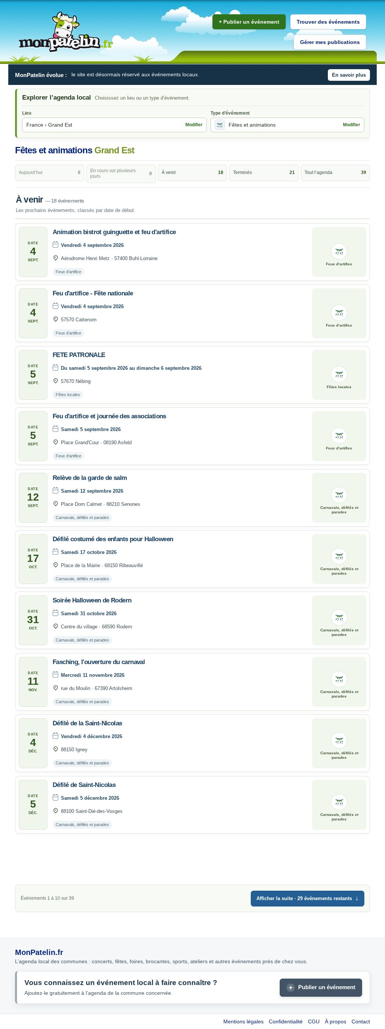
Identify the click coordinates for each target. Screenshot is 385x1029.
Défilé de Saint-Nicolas (84, 784)
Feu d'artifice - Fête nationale (93, 293)
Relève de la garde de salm (90, 477)
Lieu (26, 113)
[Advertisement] (192, 861)
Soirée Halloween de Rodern (92, 600)
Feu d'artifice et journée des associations (109, 416)
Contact (361, 1021)
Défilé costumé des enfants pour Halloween (113, 539)
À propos (335, 1021)
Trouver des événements (328, 22)
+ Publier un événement (249, 22)
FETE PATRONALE (79, 355)
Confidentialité (286, 1021)
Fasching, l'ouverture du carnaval (99, 662)
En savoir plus (349, 75)
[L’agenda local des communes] (66, 32)
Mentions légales (243, 1021)
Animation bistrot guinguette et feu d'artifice (114, 232)
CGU (314, 1021)
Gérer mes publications (330, 42)
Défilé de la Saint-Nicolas (87, 723)
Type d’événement (230, 113)
